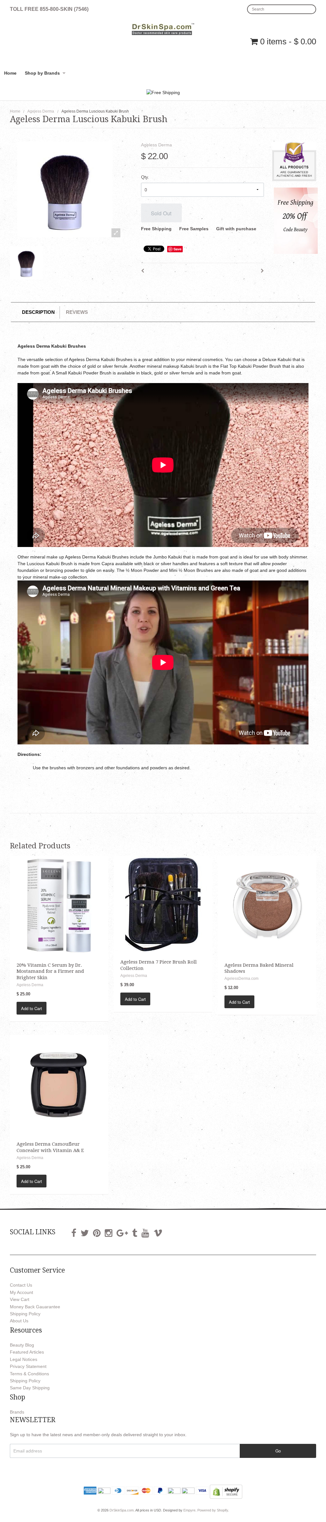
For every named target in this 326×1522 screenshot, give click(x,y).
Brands (17, 1412)
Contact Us (21, 1285)
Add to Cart (31, 1008)
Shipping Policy (25, 1313)
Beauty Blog (22, 1345)
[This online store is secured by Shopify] (226, 1491)
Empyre (189, 1510)
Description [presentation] (38, 312)
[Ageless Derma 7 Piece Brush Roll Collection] (163, 903)
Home (10, 73)
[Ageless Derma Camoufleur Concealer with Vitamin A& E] (59, 1083)
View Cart (19, 1299)
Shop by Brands (42, 73)
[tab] (38, 312)
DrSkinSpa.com (122, 1510)
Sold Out (161, 213)
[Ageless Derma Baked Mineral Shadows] (267, 904)
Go (278, 1451)
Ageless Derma (40, 111)
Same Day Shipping (30, 1387)
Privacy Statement (28, 1366)
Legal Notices (23, 1359)
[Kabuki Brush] (26, 262)
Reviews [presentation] (77, 312)
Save (177, 249)
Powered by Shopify (212, 1510)
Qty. (145, 177)
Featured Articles (27, 1352)
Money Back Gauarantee (35, 1306)
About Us (19, 1320)
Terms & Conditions (29, 1373)
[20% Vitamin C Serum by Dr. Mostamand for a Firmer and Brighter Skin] (59, 904)
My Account (21, 1292)
